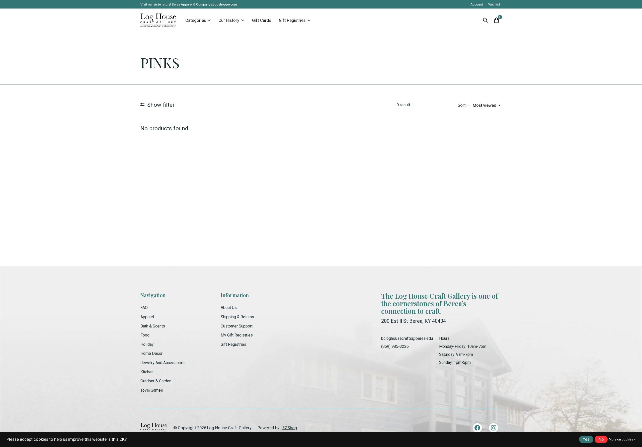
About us (229, 307)
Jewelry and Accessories (163, 362)
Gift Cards (261, 20)
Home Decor (151, 353)
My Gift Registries (237, 335)
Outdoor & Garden (155, 381)
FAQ (144, 307)
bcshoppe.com (226, 4)
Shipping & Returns (237, 316)
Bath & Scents (152, 326)
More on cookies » (622, 439)
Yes (586, 439)
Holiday (147, 344)
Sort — (464, 105)
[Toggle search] (485, 20)
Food (144, 335)
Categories (195, 20)
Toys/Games (151, 390)
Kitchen (146, 372)
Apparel (147, 316)
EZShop (289, 427)
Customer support (237, 326)
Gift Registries (292, 20)
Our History (228, 20)
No (601, 439)
